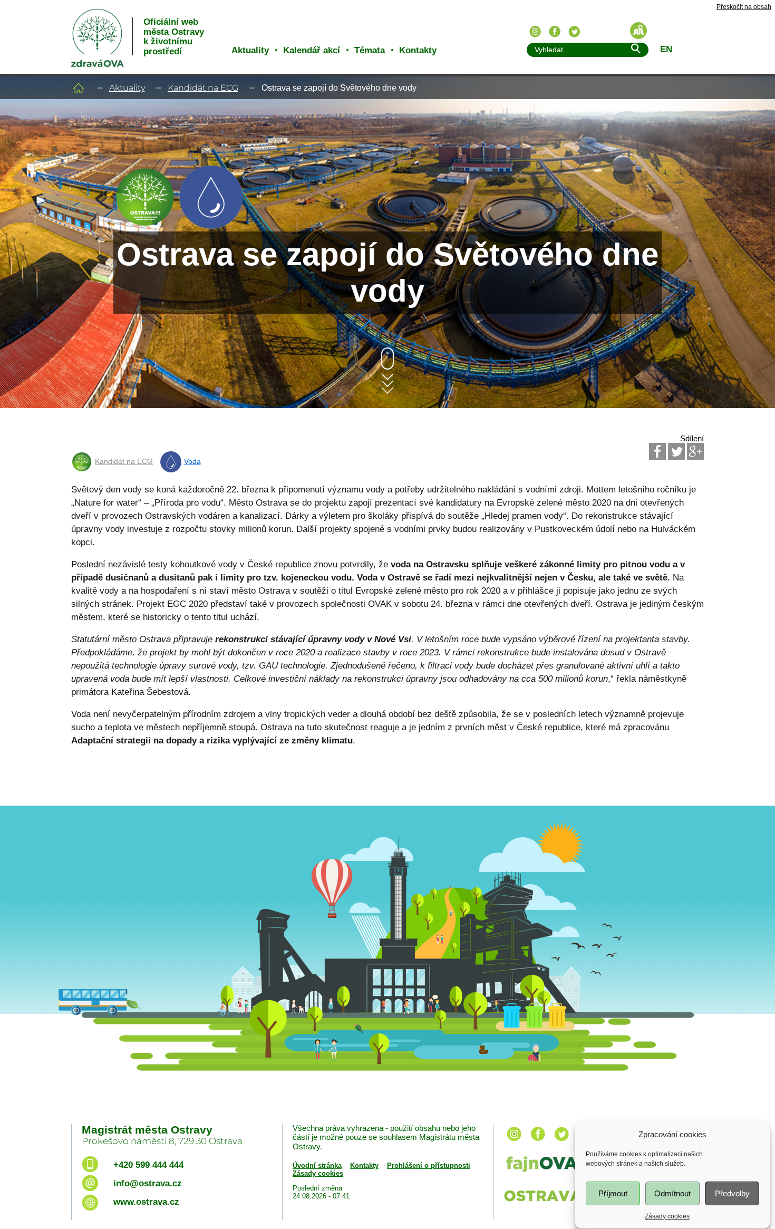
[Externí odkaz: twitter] (561, 1142)
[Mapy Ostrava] (638, 30)
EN (666, 49)
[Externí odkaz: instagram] (514, 1142)
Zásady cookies (667, 1216)
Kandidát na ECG (203, 88)
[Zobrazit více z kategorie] (145, 226)
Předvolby (732, 1193)
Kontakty (418, 50)
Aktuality (250, 50)
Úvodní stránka (317, 1165)
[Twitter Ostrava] (574, 31)
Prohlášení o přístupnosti (428, 1165)
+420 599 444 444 (148, 1165)
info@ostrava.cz (147, 1183)
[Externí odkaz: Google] (695, 451)
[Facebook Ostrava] (554, 31)
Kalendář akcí (311, 50)
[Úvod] (78, 87)
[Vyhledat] (635, 50)
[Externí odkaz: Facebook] (657, 451)
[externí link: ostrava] (550, 1202)
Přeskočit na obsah (743, 7)
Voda (192, 462)
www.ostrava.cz (146, 1202)
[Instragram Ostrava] (535, 31)
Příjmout (612, 1193)
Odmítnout (672, 1193)
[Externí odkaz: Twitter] (676, 451)
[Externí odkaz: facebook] (537, 1142)
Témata (369, 50)
